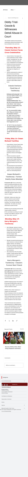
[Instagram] (7, 385)
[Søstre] (24, 405)
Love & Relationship (6, 381)
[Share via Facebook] (5, 320)
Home (3, 402)
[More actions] (22, 18)
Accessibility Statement (7, 391)
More (12, 10)
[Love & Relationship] (24, 380)
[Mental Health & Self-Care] (24, 408)
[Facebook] (2, 385)
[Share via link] (17, 320)
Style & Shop (5, 393)
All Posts (5, 10)
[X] (4, 385)
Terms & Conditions (6, 387)
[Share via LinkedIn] (13, 320)
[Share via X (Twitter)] (9, 320)
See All (21, 329)
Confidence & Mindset (7, 396)
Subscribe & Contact (6, 399)
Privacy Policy (5, 389)
